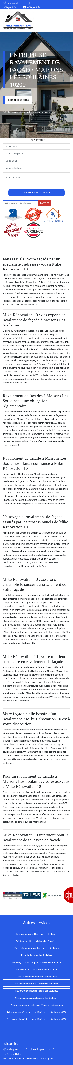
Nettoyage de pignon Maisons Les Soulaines (36, 998)
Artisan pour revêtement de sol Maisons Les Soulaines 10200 (36, 1012)
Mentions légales (44, 1058)
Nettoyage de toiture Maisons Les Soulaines (36, 984)
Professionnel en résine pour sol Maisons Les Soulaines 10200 (36, 1019)
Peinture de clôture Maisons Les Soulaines (36, 941)
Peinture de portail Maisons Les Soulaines (36, 934)
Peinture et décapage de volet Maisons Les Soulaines (36, 1005)
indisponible (13, 3)
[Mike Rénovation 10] (18, 20)
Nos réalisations (18, 100)
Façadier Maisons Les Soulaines (36, 955)
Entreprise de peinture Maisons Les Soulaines (36, 948)
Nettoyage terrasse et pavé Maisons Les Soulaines (36, 962)
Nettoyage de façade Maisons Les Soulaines (36, 991)
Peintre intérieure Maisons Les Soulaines (37, 976)
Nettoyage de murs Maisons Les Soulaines (36, 969)
